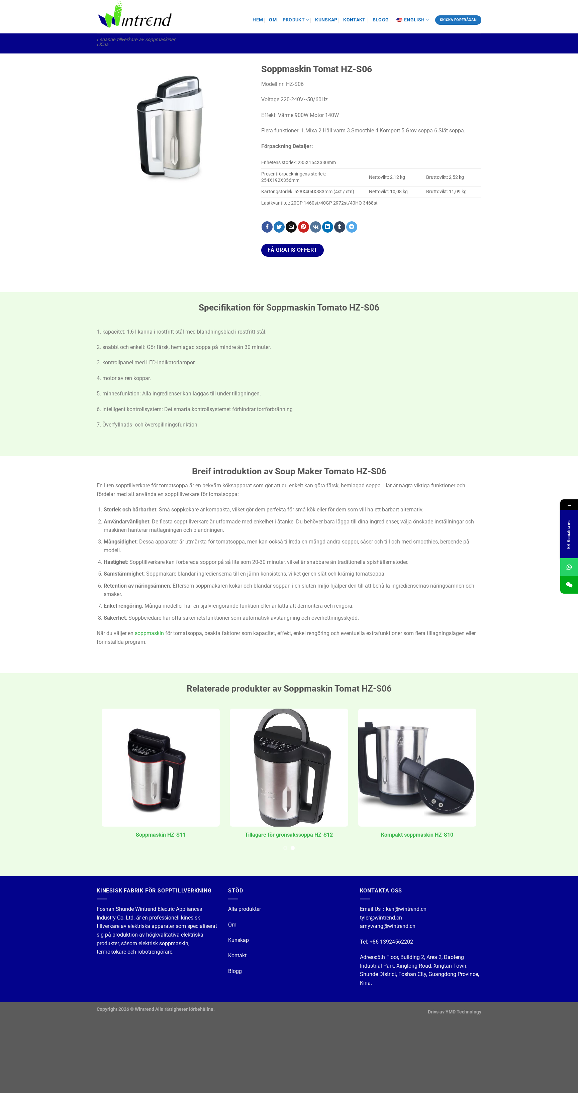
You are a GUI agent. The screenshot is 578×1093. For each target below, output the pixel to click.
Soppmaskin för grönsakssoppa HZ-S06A (161, 835)
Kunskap (238, 940)
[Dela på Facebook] (267, 227)
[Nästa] (239, 140)
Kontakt (237, 955)
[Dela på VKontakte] (315, 227)
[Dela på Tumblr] (339, 227)
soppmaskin (149, 633)
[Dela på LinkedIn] (327, 227)
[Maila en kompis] (291, 227)
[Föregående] (108, 140)
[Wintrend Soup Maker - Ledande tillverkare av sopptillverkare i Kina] (136, 16)
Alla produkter (244, 909)
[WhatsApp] (569, 567)
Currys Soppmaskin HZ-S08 (417, 835)
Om (232, 925)
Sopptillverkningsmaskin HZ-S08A (289, 835)
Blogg (235, 971)
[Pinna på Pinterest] (303, 227)
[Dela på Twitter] (279, 227)
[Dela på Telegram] (351, 227)
